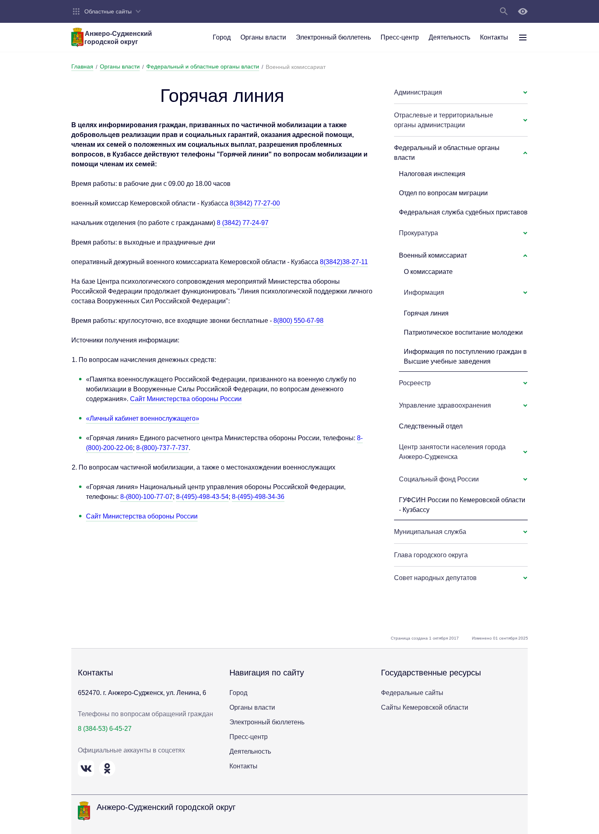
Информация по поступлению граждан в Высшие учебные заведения (465, 356)
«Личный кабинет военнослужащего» (142, 418)
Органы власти (120, 66)
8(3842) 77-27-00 (255, 203)
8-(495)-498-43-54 (202, 496)
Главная (82, 66)
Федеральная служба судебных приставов (463, 212)
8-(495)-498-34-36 (258, 496)
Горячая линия (426, 313)
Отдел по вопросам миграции (443, 193)
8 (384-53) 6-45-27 (105, 728)
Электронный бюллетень (266, 722)
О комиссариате (428, 271)
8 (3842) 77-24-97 (243, 222)
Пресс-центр (248, 736)
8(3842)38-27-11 (344, 261)
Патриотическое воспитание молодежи (463, 332)
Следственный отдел (430, 426)
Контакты (243, 766)
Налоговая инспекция (432, 173)
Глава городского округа (431, 555)
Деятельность (250, 751)
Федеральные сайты (412, 692)
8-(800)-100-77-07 (146, 496)
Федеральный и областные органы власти (202, 66)
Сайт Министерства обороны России (186, 398)
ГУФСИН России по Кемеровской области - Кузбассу (462, 504)
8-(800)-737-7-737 (162, 447)
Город (238, 692)
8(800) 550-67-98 (298, 320)
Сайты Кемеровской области (424, 707)
